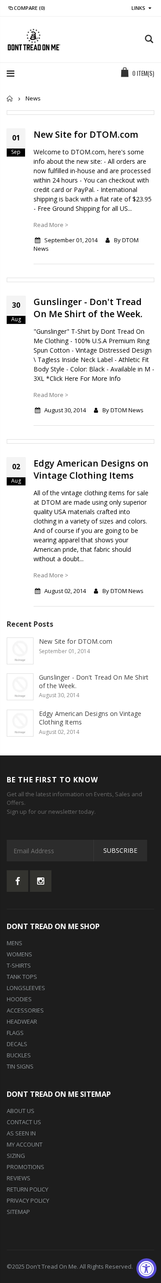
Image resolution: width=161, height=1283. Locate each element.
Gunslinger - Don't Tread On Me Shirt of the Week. (88, 308)
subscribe (120, 850)
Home (10, 98)
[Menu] (10, 73)
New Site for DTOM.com (86, 134)
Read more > (51, 225)
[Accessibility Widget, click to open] (146, 1268)
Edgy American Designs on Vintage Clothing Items (91, 469)
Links (138, 7)
